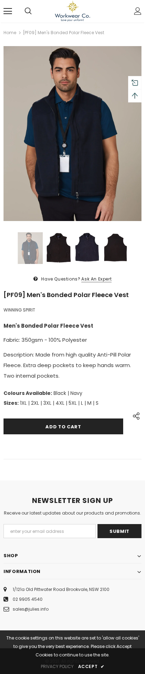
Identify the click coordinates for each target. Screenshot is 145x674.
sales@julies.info (31, 609)
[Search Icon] (28, 11)
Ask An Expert (96, 279)
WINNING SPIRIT (19, 310)
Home (10, 33)
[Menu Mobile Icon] (8, 11)
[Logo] (72, 10)
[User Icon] (137, 11)
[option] (72, 133)
